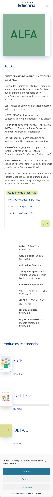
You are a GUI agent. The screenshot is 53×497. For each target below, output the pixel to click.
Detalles (18, 374)
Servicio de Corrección (20, 213)
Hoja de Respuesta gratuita (24, 199)
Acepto (26, 471)
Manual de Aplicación (20, 206)
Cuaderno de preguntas (22, 192)
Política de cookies (16, 493)
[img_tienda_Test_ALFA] (26, 35)
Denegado (26, 479)
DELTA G (23, 395)
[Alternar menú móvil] (47, 6)
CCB (18, 360)
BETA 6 (21, 430)
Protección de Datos (34, 493)
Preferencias (26, 487)
